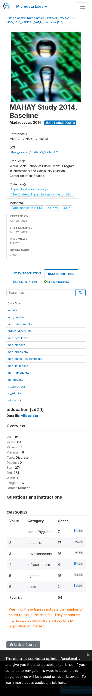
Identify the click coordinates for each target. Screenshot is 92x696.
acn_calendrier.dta (19, 324)
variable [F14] (54, 22)
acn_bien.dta (16, 317)
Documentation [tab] (25, 281)
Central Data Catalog (31, 17)
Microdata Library (31, 6)
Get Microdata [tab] (58, 281)
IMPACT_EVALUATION (61, 17)
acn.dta (12, 310)
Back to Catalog (24, 644)
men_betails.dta (17, 338)
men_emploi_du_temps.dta (24, 358)
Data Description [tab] (61, 274)
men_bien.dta (16, 345)
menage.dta (15, 379)
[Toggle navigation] (83, 6)
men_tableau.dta (18, 372)
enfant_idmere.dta (19, 331)
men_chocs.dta (17, 352)
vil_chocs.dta (16, 386)
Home (10, 17)
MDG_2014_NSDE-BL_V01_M (24, 22)
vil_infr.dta (14, 393)
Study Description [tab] (27, 273)
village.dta (14, 400)
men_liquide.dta (17, 365)
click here (57, 682)
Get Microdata (62, 123)
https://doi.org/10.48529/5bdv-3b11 (34, 152)
